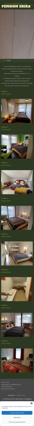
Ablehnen (17, 417)
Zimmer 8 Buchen (6, 272)
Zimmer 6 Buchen (6, 343)
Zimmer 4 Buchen (6, 129)
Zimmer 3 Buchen (6, 307)
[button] (31, 403)
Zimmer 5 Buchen (6, 236)
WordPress (23, 395)
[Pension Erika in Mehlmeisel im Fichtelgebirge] (16, 5)
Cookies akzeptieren (17, 413)
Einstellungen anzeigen (17, 422)
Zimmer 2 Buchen (6, 201)
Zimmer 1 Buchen (6, 94)
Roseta (16, 395)
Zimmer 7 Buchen (6, 165)
